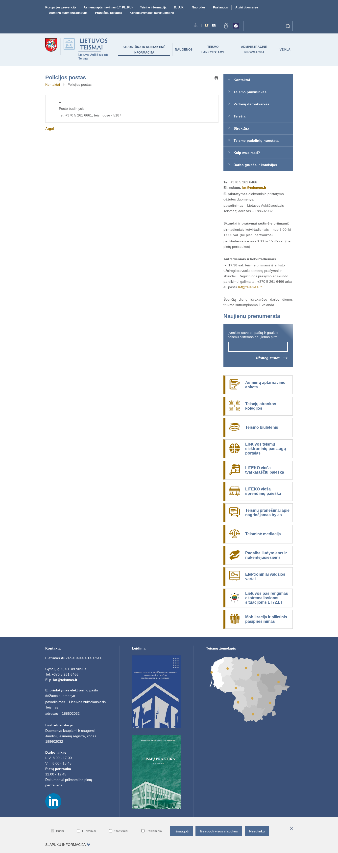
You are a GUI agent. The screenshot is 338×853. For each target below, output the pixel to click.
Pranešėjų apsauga (108, 13)
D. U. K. (179, 7)
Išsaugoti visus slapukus (219, 831)
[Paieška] (288, 26)
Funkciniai (89, 831)
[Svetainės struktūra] (196, 26)
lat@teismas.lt (254, 188)
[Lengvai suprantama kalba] (236, 26)
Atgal (49, 129)
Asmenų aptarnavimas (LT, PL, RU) (108, 7)
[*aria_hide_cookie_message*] (291, 828)
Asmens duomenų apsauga (68, 13)
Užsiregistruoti (268, 358)
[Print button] (216, 78)
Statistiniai (121, 831)
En (214, 25)
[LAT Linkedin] (53, 808)
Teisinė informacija (153, 7)
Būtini (60, 831)
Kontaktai (52, 84)
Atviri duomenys (247, 7)
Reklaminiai (154, 831)
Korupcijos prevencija (60, 7)
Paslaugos (220, 7)
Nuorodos (199, 7)
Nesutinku (257, 831)
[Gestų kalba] (226, 26)
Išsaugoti (181, 831)
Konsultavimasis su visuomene (152, 13)
